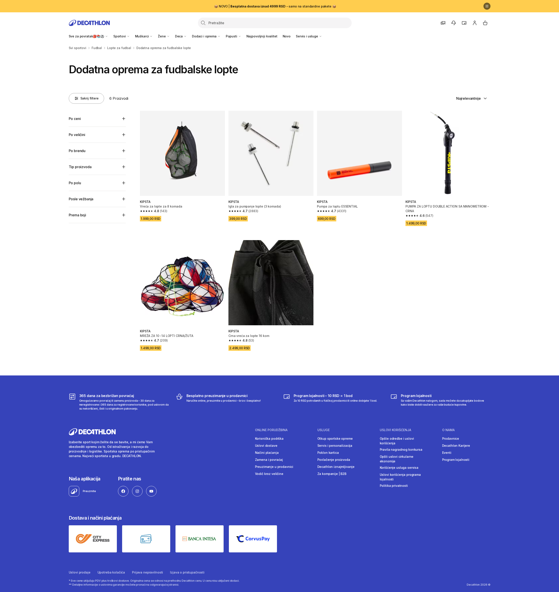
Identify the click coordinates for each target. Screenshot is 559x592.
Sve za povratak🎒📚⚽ (87, 36)
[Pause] (486, 6)
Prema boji (77, 215)
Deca (179, 36)
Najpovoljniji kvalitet (261, 36)
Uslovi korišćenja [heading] (395, 430)
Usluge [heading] (323, 430)
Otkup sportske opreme (335, 438)
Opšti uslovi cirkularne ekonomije (397, 459)
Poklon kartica (328, 452)
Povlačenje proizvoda (333, 459)
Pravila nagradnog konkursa (401, 449)
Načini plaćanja (267, 452)
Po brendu (77, 151)
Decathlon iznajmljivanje (336, 467)
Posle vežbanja (81, 199)
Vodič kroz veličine (269, 474)
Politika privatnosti (394, 485)
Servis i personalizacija (335, 445)
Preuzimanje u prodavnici (274, 467)
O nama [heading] (448, 430)
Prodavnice (450, 438)
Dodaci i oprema (204, 36)
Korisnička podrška (269, 438)
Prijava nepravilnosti (147, 572)
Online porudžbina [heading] (271, 430)
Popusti (232, 36)
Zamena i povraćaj (269, 459)
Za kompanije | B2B (331, 474)
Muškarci (142, 36)
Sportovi (120, 36)
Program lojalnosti (455, 459)
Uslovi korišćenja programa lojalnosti (400, 477)
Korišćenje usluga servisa (399, 467)
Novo (287, 36)
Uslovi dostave (266, 445)
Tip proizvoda (80, 167)
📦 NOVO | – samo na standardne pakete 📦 (275, 6)
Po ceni (75, 118)
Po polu (75, 183)
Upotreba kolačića (111, 572)
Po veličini (77, 134)
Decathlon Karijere (456, 445)
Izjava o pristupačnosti (187, 572)
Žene (162, 36)
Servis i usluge (307, 36)
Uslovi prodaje (79, 572)
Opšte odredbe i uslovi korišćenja (397, 441)
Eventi (446, 452)
